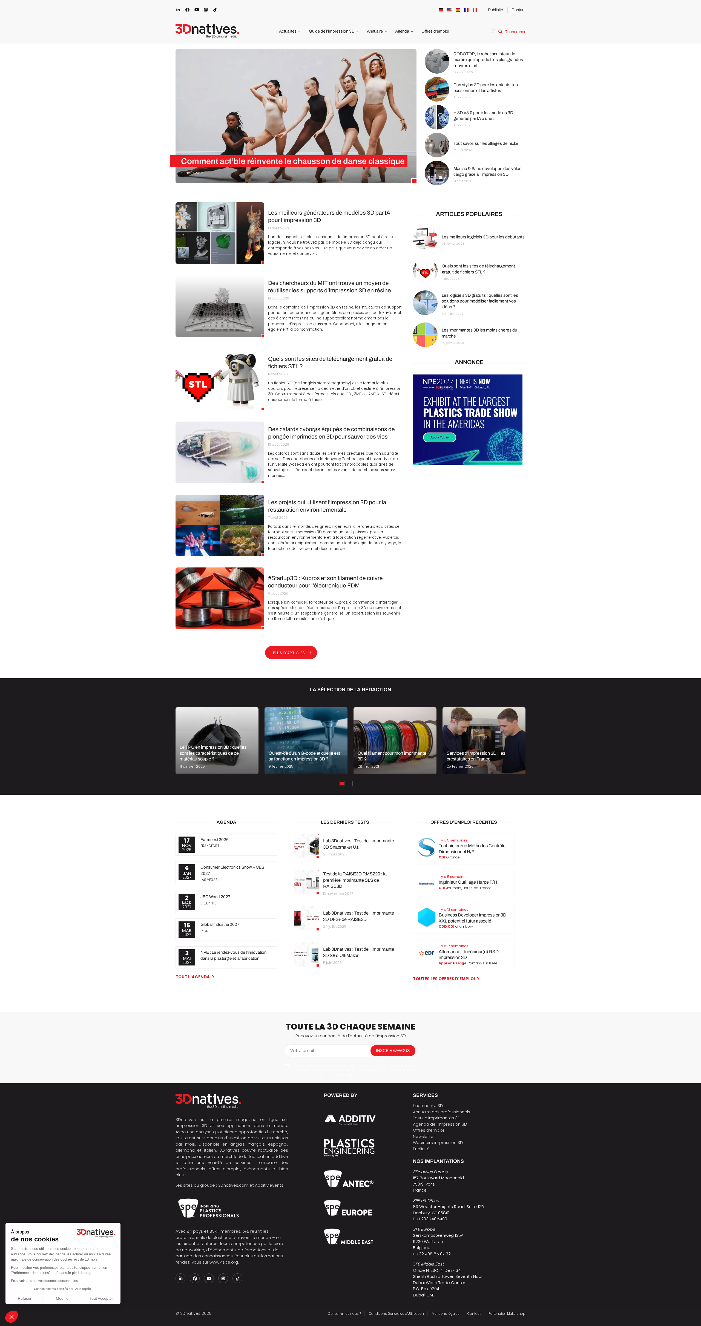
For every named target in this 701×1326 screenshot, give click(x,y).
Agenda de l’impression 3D (440, 1124)
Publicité (495, 10)
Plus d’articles (289, 653)
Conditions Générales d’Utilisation (396, 1313)
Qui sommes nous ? (344, 1313)
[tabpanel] (217, 740)
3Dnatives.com (233, 1185)
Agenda (402, 31)
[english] (449, 10)
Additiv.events (269, 1185)
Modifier (63, 1298)
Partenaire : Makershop (507, 1313)
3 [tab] (358, 783)
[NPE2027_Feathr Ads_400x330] (467, 463)
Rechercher (514, 32)
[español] (458, 10)
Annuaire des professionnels (441, 1112)
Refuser (24, 1298)
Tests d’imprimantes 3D (437, 1118)
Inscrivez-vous (393, 1050)
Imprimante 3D (428, 1105)
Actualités (288, 31)
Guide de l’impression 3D (332, 31)
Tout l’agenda (193, 977)
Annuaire (375, 31)
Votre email (302, 1050)
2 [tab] (350, 783)
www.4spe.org (223, 1262)
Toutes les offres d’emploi (444, 979)
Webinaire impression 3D (438, 1142)
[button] (11, 1316)
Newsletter (424, 1136)
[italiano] (475, 10)
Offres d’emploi (435, 31)
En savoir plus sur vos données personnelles (44, 1281)
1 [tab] (342, 783)
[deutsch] (441, 10)
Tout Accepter (101, 1298)
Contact (518, 10)
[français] (466, 10)
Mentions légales (445, 1313)
